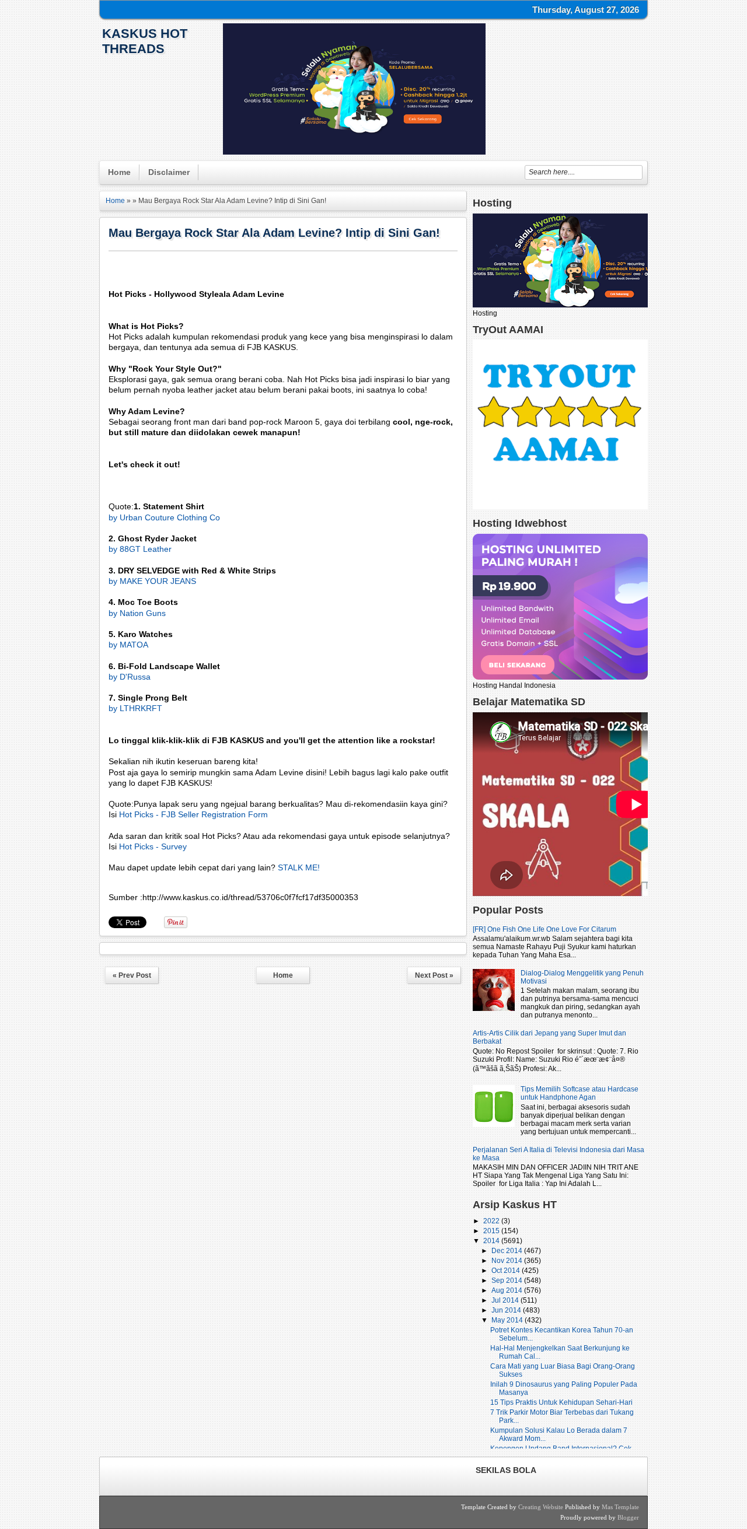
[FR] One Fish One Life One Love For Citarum (544, 929)
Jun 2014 (507, 1310)
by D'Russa (130, 676)
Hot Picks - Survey (153, 846)
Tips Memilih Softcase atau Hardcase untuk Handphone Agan (579, 1093)
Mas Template (620, 1506)
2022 (492, 1221)
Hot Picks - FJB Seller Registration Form (193, 814)
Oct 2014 (506, 1270)
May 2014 (508, 1320)
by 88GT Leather (140, 549)
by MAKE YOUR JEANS (152, 581)
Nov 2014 (507, 1261)
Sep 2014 (507, 1280)
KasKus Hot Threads (144, 41)
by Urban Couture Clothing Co (164, 517)
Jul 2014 (506, 1300)
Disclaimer (169, 172)
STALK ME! (299, 867)
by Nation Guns (137, 613)
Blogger (628, 1517)
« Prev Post (132, 975)
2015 (492, 1231)
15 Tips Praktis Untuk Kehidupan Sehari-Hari (561, 1402)
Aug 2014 (507, 1290)
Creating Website (540, 1506)
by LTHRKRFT (135, 708)
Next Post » (434, 975)
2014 (492, 1241)
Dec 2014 (507, 1251)
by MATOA (128, 644)
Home (119, 172)
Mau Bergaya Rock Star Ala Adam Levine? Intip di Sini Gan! (274, 232)
